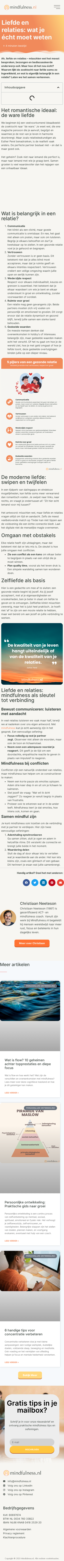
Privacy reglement (13, 1533)
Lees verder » (12, 1093)
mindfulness (8, 727)
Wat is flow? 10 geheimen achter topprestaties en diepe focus (28, 1064)
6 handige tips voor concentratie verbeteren (24, 1332)
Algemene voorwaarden (17, 1529)
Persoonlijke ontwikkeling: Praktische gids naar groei (25, 1204)
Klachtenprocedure (14, 1537)
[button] (58, 87)
